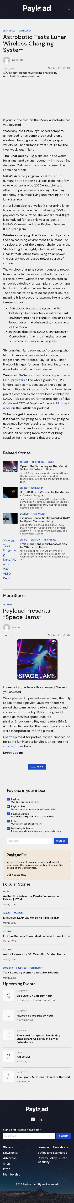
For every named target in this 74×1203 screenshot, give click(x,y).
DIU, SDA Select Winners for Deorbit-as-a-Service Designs (45, 493)
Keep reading (13, 753)
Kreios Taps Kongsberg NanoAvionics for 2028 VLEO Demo (43, 545)
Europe (23, 539)
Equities (21, 968)
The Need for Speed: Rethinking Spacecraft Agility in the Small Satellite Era (38, 1039)
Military (8, 931)
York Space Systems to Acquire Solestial (31, 972)
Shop (6, 1164)
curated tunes (13, 746)
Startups (25, 514)
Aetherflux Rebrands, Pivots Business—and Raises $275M (32, 897)
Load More (37, 766)
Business (8, 968)
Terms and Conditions (53, 1147)
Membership (11, 1175)
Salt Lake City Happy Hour (34, 996)
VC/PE (51, 462)
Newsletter (11, 1153)
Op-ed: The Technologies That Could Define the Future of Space (43, 467)
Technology (25, 30)
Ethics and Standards (52, 1153)
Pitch (6, 1169)
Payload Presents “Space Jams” (27, 614)
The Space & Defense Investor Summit (43, 1077)
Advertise (10, 1158)
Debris (23, 488)
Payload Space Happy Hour (35, 1015)
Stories (8, 1147)
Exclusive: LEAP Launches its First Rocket (31, 918)
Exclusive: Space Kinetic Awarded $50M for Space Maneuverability (45, 519)
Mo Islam (16, 627)
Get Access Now (16, 874)
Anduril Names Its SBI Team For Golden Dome (34, 954)
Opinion (24, 462)
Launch (6, 913)
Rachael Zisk (18, 60)
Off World (23, 1057)
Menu (69, 9)
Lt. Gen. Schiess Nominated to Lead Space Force (36, 936)
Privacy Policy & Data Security (52, 1160)
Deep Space (9, 30)
